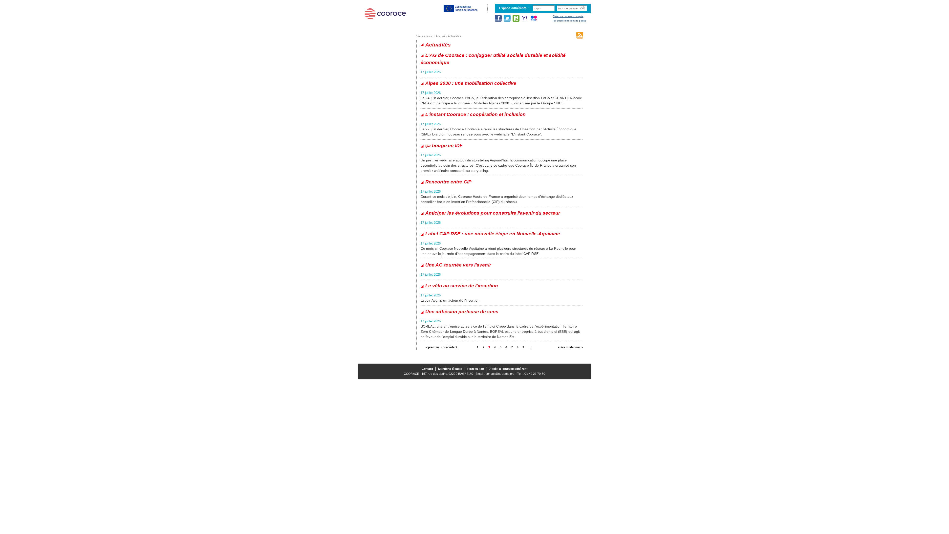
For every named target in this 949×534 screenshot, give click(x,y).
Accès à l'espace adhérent (508, 369)
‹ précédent (447, 347)
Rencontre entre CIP (448, 181)
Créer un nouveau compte (568, 16)
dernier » (576, 347)
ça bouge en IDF (444, 145)
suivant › (564, 347)
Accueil (441, 36)
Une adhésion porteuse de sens (461, 311)
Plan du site (475, 369)
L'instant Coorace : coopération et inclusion (475, 114)
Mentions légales (450, 369)
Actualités (454, 36)
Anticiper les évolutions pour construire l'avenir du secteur (492, 213)
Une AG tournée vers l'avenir (458, 264)
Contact (427, 369)
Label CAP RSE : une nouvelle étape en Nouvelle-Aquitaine (492, 233)
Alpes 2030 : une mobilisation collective (470, 83)
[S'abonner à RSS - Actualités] (579, 36)
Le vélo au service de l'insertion (461, 285)
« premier (432, 347)
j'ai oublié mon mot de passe (569, 20)
